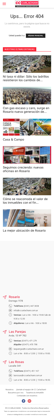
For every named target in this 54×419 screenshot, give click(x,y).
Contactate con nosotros (27, 395)
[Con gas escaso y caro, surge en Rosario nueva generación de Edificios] (27, 95)
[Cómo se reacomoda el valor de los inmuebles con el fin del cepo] (27, 186)
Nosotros (9, 389)
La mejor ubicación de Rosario (24, 230)
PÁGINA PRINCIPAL (35, 36)
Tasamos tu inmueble (35, 392)
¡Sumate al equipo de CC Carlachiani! (31, 389)
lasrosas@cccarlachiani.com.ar (28, 375)
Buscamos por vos (15, 392)
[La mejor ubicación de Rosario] (27, 218)
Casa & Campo (13, 139)
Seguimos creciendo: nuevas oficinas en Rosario (23, 169)
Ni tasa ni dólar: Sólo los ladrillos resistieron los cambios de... (26, 78)
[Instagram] (29, 401)
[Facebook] (23, 401)
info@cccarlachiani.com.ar (26, 310)
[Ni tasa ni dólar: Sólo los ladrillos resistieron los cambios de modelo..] (27, 64)
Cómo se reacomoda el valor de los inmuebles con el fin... (25, 200)
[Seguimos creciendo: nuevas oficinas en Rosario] (27, 155)
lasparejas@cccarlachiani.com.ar (29, 349)
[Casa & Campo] (27, 127)
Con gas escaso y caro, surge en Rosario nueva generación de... (26, 109)
